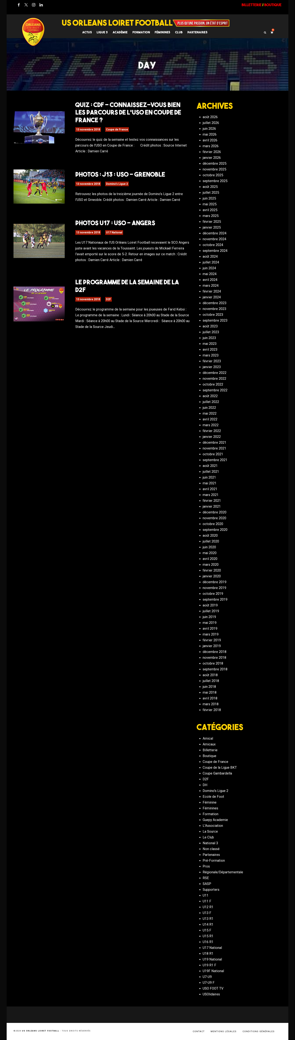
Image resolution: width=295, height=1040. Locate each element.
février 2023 (212, 361)
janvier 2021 (212, 506)
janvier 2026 (212, 158)
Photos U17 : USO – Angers (115, 223)
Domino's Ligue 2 (117, 184)
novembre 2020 (214, 518)
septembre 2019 (215, 599)
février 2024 (212, 291)
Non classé (211, 849)
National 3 (210, 843)
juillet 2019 (211, 611)
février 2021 (212, 501)
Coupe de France (117, 129)
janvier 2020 (212, 576)
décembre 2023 (214, 303)
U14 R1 (208, 924)
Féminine (209, 802)
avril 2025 (210, 210)
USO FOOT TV (213, 988)
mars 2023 (211, 355)
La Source (210, 831)
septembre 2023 (215, 320)
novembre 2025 (214, 169)
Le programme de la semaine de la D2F (127, 285)
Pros (206, 866)
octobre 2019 (213, 594)
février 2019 (212, 640)
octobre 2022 (213, 384)
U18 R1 (208, 953)
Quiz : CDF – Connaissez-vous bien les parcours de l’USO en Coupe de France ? (128, 112)
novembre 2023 (214, 309)
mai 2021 (209, 483)
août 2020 (210, 535)
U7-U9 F (209, 983)
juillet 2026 (211, 123)
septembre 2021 (215, 460)
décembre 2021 (214, 442)
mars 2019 (211, 634)
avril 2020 (210, 559)
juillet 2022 (211, 402)
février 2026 (212, 152)
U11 (205, 895)
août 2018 (210, 675)
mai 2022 (209, 413)
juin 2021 (209, 477)
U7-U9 (207, 977)
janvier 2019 (212, 646)
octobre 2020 (213, 524)
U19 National (212, 959)
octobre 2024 (213, 245)
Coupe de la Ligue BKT (220, 767)
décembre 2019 (214, 582)
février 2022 (212, 431)
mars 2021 (211, 495)
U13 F (207, 913)
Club (179, 32)
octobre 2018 (213, 663)
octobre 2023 (213, 315)
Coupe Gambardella (217, 773)
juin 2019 (209, 617)
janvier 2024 (212, 297)
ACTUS (87, 32)
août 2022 (210, 396)
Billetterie (210, 750)
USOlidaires (211, 994)
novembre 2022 (214, 378)
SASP (207, 884)
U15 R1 (208, 936)
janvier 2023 (212, 367)
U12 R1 (208, 907)
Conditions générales (259, 1031)
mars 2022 (211, 425)
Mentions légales (224, 1031)
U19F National (213, 971)
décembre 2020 (214, 512)
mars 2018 (211, 704)
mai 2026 (209, 134)
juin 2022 (209, 408)
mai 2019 (209, 623)
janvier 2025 (212, 227)
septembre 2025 (215, 181)
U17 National (114, 232)
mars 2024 (211, 285)
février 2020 (212, 570)
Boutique (209, 756)
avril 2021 (210, 489)
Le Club (208, 837)
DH (205, 785)
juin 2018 (209, 687)
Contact (199, 1031)
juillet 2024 (211, 262)
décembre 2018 (214, 652)
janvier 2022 (212, 437)
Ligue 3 (102, 32)
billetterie (252, 4)
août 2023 (210, 326)
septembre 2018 (215, 669)
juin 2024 (209, 268)
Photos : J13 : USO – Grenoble (120, 174)
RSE (206, 878)
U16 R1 (208, 942)
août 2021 (210, 466)
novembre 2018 (214, 657)
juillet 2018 (211, 681)
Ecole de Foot (213, 796)
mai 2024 (209, 274)
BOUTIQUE (273, 4)
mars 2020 (211, 564)
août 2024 (210, 256)
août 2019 (210, 605)
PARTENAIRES (197, 32)
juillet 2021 (211, 471)
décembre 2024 (214, 233)
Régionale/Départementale (223, 872)
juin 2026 (209, 129)
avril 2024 (210, 280)
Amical (208, 738)
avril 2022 (210, 419)
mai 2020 (209, 553)
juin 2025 (209, 198)
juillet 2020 (211, 541)
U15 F (207, 930)
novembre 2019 (214, 588)
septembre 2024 (215, 251)
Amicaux (209, 744)
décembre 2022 (214, 373)
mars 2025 (211, 216)
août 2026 (210, 117)
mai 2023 (209, 344)
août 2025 (210, 187)
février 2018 (212, 710)
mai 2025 (209, 204)
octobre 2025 (213, 175)
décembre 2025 (214, 163)
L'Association (213, 826)
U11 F (207, 901)
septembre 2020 (215, 530)
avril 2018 (210, 698)
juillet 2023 (211, 332)
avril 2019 (210, 628)
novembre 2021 (214, 448)
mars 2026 (211, 146)
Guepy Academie (215, 820)
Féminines (162, 32)
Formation (210, 814)
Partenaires (211, 855)
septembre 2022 (215, 390)
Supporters (211, 889)
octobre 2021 (213, 454)
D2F (108, 299)
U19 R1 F (209, 965)
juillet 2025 (211, 192)
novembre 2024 (214, 239)
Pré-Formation (214, 860)
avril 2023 (210, 349)
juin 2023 (209, 338)
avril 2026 (210, 140)
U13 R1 (208, 919)
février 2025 (212, 222)
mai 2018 (209, 692)
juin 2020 (209, 547)
